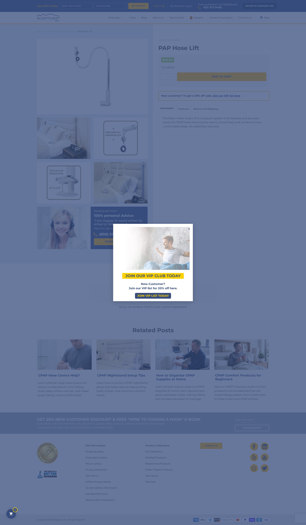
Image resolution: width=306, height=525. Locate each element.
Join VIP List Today (153, 296)
